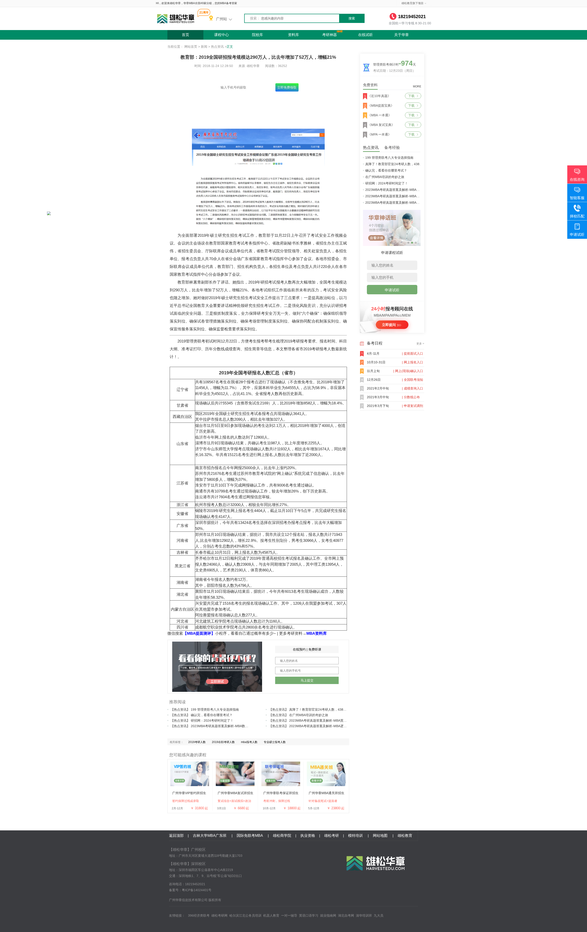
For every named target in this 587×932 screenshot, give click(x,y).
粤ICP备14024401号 (196, 890)
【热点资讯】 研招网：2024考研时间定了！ (202, 720)
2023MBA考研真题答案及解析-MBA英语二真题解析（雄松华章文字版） (416, 190)
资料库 (293, 35)
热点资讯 (217, 46)
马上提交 (307, 680)
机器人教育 (271, 915)
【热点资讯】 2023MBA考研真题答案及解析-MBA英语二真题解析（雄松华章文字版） (330, 720)
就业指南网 (328, 915)
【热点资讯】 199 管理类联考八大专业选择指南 (205, 709)
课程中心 (221, 35)
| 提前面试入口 (412, 353)
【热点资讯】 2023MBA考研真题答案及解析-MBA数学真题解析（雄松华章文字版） (230, 726)
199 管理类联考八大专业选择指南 (389, 157)
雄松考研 (331, 835)
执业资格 (307, 835)
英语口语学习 (308, 915)
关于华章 (401, 35)
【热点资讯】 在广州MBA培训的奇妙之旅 (298, 715)
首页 (185, 35)
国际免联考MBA (250, 835)
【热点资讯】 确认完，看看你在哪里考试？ (202, 715)
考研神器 (329, 35)
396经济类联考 (199, 915)
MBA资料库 (316, 633)
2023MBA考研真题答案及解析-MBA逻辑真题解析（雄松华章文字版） (415, 202)
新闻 (204, 46)
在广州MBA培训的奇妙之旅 (384, 177)
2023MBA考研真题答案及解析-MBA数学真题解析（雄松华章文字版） (415, 196)
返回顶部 (176, 835)
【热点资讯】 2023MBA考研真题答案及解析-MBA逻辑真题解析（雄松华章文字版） (328, 726)
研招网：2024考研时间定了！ (386, 183)
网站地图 (380, 835)
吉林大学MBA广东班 (210, 835)
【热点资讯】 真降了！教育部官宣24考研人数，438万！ (309, 709)
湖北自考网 (346, 915)
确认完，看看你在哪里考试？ (386, 170)
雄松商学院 (282, 835)
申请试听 (392, 290)
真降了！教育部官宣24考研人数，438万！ (395, 164)
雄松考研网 (219, 915)
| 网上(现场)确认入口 (408, 371)
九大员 (378, 915)
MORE (417, 86)
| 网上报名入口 (412, 362)
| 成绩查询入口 (412, 388)
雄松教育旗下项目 (412, 3)
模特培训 (356, 835)
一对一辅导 (289, 915)
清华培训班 (364, 915)
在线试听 (365, 35)
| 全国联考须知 (412, 379)
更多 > (420, 343)
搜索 (352, 18)
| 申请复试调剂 (412, 406)
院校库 (257, 35)
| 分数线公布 (411, 397)
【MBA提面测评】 (199, 633)
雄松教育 (405, 835)
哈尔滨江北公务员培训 (245, 915)
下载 (411, 96)
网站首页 (190, 46)
